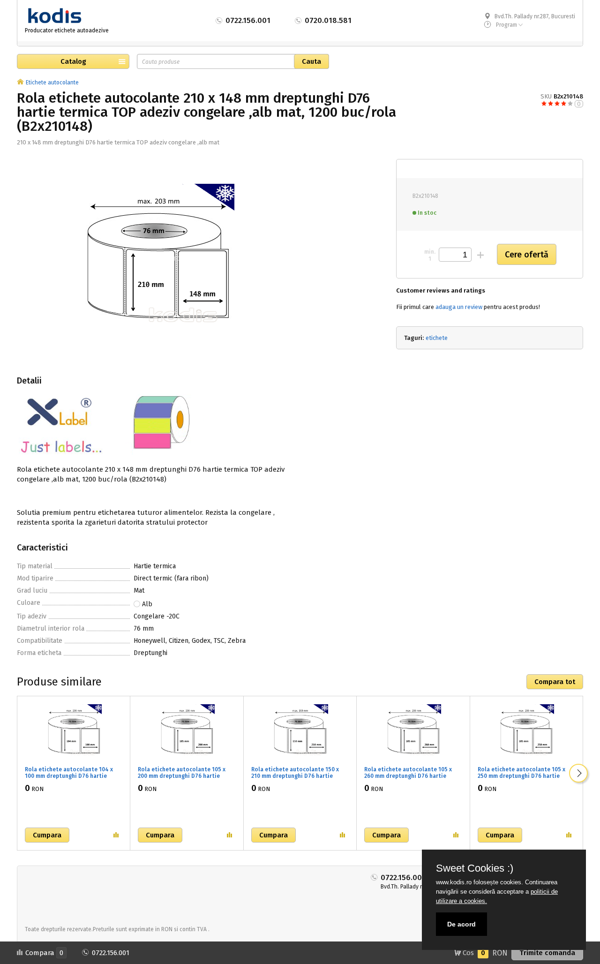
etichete (437, 337)
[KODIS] (67, 16)
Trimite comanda (547, 953)
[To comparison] (116, 835)
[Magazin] (20, 82)
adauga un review (458, 306)
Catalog (73, 61)
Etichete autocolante (52, 82)
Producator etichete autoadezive (67, 30)
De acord (461, 924)
